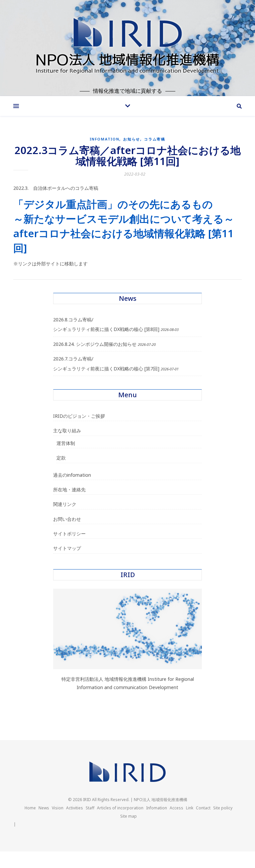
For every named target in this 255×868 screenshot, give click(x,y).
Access (176, 808)
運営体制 (65, 443)
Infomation (156, 808)
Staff (90, 808)
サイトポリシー (69, 533)
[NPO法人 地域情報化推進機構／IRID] (127, 44)
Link (189, 808)
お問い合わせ (67, 519)
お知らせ (131, 138)
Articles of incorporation (120, 808)
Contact (203, 808)
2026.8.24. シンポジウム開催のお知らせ (94, 344)
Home (30, 808)
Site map (128, 816)
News (44, 808)
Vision (57, 808)
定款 (61, 458)
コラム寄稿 (154, 138)
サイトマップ (67, 548)
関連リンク (64, 504)
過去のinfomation (72, 475)
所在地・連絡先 (69, 489)
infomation (104, 138)
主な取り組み (67, 430)
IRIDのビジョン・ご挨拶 (79, 416)
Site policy (222, 808)
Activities (74, 808)
